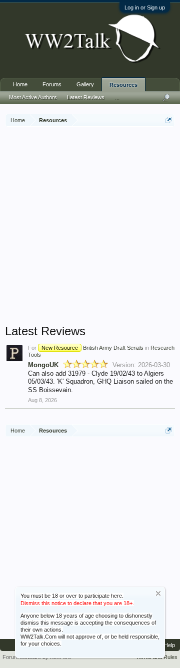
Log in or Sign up (144, 7)
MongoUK (43, 365)
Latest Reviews (85, 97)
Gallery (85, 84)
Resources (124, 85)
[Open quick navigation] (169, 120)
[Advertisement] (90, 226)
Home (20, 84)
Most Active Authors (33, 97)
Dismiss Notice (158, 593)
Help (169, 645)
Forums (52, 84)
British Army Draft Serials (93, 348)
